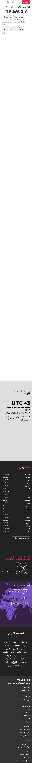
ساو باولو (27, 486)
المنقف (15, 649)
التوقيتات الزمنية (25, 697)
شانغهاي (28, 523)
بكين (13, 29)
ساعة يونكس (26, 744)
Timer (28, 709)
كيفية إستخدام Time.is (23, 761)
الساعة (28, 703)
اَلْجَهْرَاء (8, 656)
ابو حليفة (15, 642)
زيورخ (28, 503)
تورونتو (28, 480)
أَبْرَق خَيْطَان (24, 642)
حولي (10, 666)
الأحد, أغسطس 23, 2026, (12, 16)
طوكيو (5, 29)
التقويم (28, 712)
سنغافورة (27, 520)
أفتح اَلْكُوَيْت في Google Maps (20, 598)
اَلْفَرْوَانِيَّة (23, 662)
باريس (28, 497)
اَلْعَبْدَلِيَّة (16, 659)
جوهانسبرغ (27, 500)
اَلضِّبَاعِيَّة (22, 655)
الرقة (25, 645)
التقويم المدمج (25, 715)
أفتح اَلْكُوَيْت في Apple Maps (20, 603)
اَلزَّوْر (12, 652)
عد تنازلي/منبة (25, 706)
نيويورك (28, 483)
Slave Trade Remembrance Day (12, 17)
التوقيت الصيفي (25, 700)
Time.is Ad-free (24, 755)
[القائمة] (3, 2)
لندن (29, 494)
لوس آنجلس (27, 474)
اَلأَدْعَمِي (26, 652)
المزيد (3, 32)
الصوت (28, 722)
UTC (28, 488)
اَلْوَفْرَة (6, 662)
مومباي (28, 517)
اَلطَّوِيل (15, 655)
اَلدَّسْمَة (19, 652)
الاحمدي (7, 642)
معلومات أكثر (5, 19)
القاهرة (28, 508)
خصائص (27, 752)
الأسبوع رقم (26, 718)
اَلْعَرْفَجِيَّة (8, 659)
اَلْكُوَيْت (14, 662)
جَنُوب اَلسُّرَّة (19, 666)
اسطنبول (27, 506)
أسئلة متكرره (26, 758)
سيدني (28, 531)
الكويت (15, 589)
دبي (29, 514)
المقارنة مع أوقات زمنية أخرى (21, 538)
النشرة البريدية (25, 736)
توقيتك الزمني (26, 693)
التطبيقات (27, 726)
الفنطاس (7, 645)
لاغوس (28, 491)
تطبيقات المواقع (25, 729)
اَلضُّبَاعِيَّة (5, 652)
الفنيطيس (23, 649)
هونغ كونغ (27, 526)
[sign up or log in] (8, 3)
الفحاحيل (16, 645)
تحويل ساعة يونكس (24, 747)
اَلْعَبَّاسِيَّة (23, 659)
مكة (21, 29)
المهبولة (7, 649)
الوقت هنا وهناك (25, 690)
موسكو (28, 511)
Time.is (26, 2)
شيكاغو (28, 477)
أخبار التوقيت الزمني (23, 733)
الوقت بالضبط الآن (24, 687)
